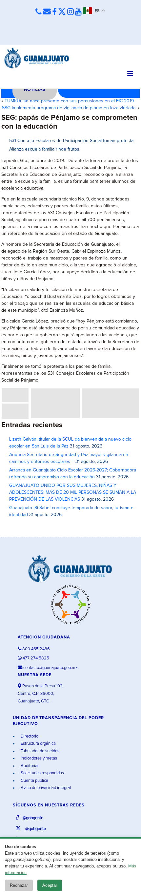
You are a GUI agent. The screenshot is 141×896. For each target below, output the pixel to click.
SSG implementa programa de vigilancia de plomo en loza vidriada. (69, 108)
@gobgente (32, 818)
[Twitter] (62, 12)
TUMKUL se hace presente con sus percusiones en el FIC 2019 (69, 101)
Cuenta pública (34, 781)
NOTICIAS (34, 89)
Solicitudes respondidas (42, 773)
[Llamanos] (38, 12)
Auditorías (29, 766)
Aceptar (49, 885)
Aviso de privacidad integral (45, 788)
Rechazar (19, 885)
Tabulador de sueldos (39, 751)
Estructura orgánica (38, 743)
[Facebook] (54, 12)
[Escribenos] (47, 12)
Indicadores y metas (38, 758)
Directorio (29, 736)
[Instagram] (70, 12)
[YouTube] (78, 12)
